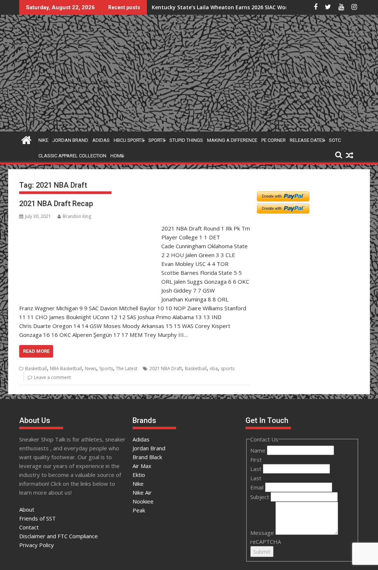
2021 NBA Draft (166, 368)
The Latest (126, 368)
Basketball (36, 368)
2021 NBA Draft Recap (56, 203)
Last (256, 468)
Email (257, 487)
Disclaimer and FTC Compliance (58, 536)
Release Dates (307, 140)
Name (258, 450)
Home (117, 155)
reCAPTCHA (265, 541)
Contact (29, 527)
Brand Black (147, 457)
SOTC (335, 140)
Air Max (142, 466)
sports (227, 368)
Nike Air (142, 492)
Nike (43, 140)
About (26, 509)
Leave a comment (52, 377)
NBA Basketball (66, 368)
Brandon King (77, 216)
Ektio (139, 474)
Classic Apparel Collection (72, 155)
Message (262, 532)
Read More (36, 351)
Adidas (101, 140)
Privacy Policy (36, 545)
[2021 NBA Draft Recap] (88, 228)
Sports (156, 140)
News (90, 368)
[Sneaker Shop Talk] (26, 139)
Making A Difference (232, 140)
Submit (262, 551)
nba (214, 368)
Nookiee (143, 501)
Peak (139, 510)
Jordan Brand (70, 140)
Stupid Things (186, 140)
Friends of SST (37, 518)
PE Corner (273, 140)
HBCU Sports (129, 140)
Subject (260, 497)
